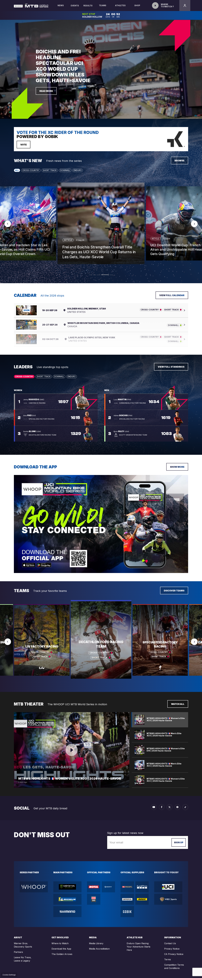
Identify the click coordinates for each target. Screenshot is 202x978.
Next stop (88, 14)
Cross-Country (30, 170)
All (17, 170)
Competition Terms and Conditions (174, 966)
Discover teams (174, 590)
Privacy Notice (171, 948)
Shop (137, 5)
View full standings (171, 366)
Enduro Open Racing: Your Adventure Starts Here (138, 946)
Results (87, 5)
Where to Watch (60, 943)
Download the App (61, 948)
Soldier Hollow (92, 17)
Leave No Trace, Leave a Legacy (22, 959)
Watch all (177, 704)
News (61, 5)
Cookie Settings (9, 975)
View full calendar (171, 295)
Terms (167, 959)
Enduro (78, 170)
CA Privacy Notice (173, 954)
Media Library (96, 943)
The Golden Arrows (62, 954)
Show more (177, 466)
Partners (18, 952)
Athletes (120, 5)
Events (75, 5)
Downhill (65, 170)
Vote (23, 144)
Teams (102, 5)
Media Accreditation (99, 948)
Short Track (50, 170)
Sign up (178, 842)
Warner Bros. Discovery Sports (23, 945)
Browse (179, 160)
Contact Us (170, 943)
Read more (46, 91)
